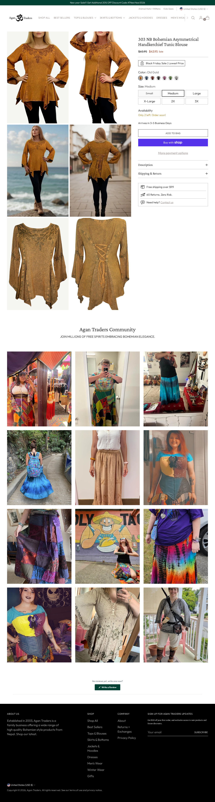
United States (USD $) (195, 8)
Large (197, 93)
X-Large (149, 101)
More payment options (173, 153)
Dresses (92, 757)
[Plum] (164, 78)
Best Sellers (94, 727)
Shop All (92, 721)
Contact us (167, 202)
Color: (148, 72)
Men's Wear (95, 763)
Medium (173, 93)
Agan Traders (34, 790)
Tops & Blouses (96, 733)
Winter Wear (96, 770)
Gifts (90, 776)
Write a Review (110, 688)
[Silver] (176, 78)
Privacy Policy (127, 738)
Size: (146, 86)
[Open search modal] (193, 18)
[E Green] (170, 78)
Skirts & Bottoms (98, 740)
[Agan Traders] (20, 18)
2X (173, 101)
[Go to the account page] (199, 18)
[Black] (158, 78)
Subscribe (201, 732)
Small (149, 93)
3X (196, 101)
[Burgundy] (152, 78)
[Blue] (146, 78)
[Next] (187, 17)
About (122, 721)
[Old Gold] (140, 78)
